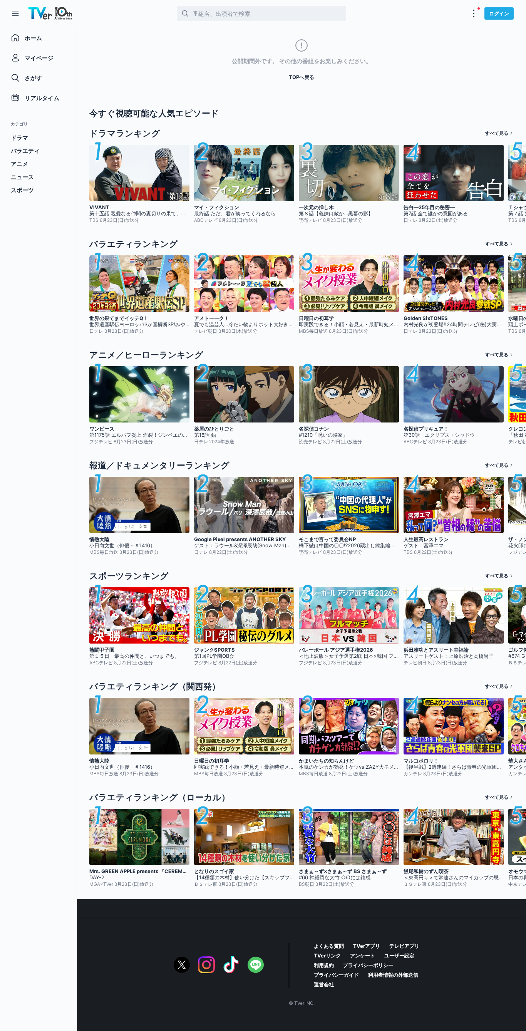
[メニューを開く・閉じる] (473, 13)
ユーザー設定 (399, 955)
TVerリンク (327, 955)
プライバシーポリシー (368, 965)
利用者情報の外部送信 (393, 975)
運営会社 (324, 984)
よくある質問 (329, 946)
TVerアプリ (366, 946)
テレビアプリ (404, 946)
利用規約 (324, 965)
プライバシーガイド (336, 975)
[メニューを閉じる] (15, 13)
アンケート (362, 955)
